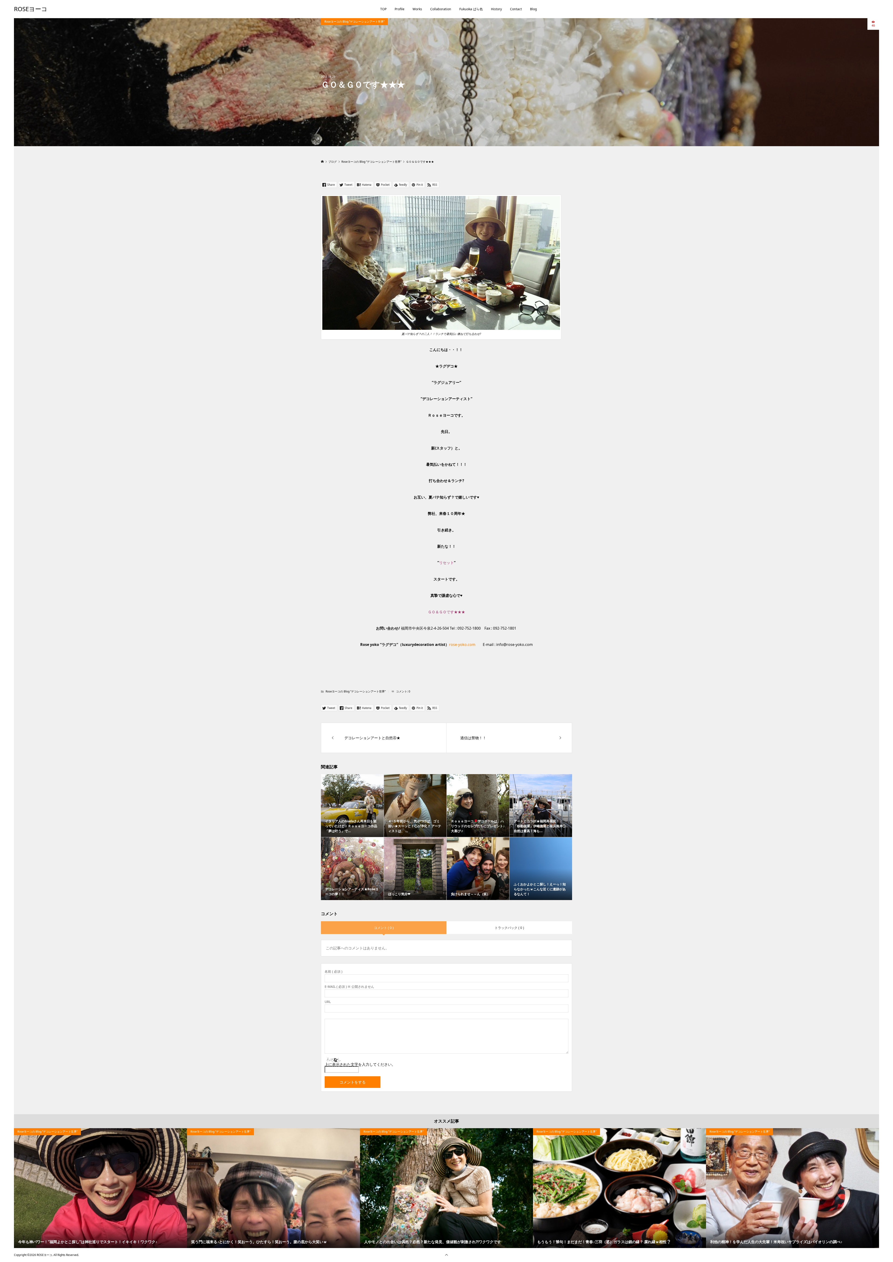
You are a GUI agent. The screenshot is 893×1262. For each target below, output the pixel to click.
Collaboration (440, 9)
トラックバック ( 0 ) (509, 927)
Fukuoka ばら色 (471, 9)
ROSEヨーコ (30, 9)
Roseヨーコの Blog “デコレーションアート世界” (354, 22)
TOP (383, 9)
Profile (399, 9)
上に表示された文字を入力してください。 (360, 1064)
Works (417, 9)
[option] (100, 1188)
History (496, 9)
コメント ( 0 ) (383, 927)
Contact (516, 9)
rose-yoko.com (462, 644)
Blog (533, 9)
